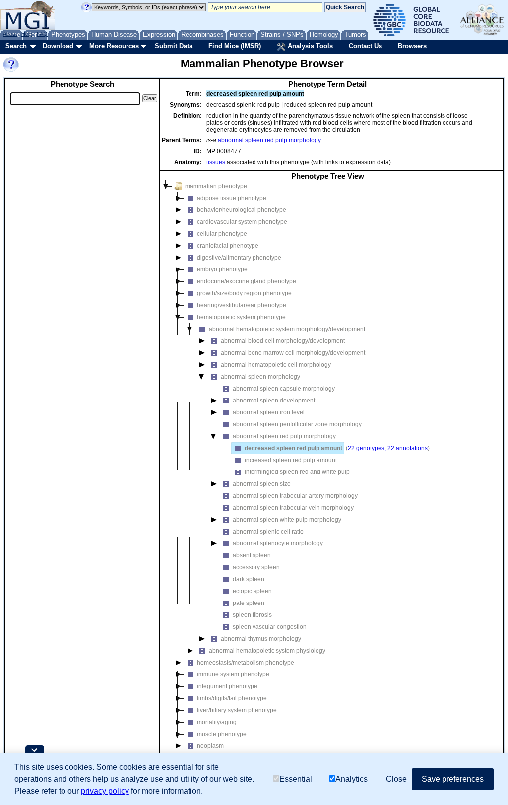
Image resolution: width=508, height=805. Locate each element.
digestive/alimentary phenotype (239, 257)
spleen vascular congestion (270, 626)
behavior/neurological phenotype (241, 209)
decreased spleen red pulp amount (293, 448)
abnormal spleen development (274, 400)
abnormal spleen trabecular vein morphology (293, 507)
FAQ (42, 34)
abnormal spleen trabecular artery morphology (295, 495)
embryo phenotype (222, 269)
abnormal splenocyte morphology (278, 543)
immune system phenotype (233, 674)
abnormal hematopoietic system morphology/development (287, 329)
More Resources (114, 46)
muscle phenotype (222, 734)
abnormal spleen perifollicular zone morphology (297, 424)
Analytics (351, 779)
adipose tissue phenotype (231, 198)
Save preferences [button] (453, 779)
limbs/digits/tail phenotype (232, 698)
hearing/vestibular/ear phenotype (241, 305)
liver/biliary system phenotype (237, 710)
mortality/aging (217, 722)
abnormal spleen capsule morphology (284, 388)
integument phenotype (227, 686)
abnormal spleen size (262, 483)
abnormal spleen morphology (260, 376)
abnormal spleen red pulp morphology (269, 140)
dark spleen (248, 579)
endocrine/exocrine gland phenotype (246, 281)
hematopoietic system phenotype (241, 317)
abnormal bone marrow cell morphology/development (293, 352)
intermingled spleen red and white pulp (297, 472)
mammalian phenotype (216, 186)
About (10, 34)
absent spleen (252, 555)
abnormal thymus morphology (261, 638)
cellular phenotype (222, 233)
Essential (295, 779)
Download (58, 46)
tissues (215, 162)
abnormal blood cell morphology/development (283, 340)
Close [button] (396, 779)
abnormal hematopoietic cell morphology (276, 364)
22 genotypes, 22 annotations (388, 448)
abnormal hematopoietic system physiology (267, 650)
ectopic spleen (252, 591)
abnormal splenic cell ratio (268, 531)
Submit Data (173, 46)
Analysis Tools (309, 46)
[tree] (327, 477)
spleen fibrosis (252, 614)
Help (26, 34)
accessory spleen (256, 567)
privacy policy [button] (105, 791)
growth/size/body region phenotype (244, 293)
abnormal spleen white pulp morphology (287, 519)
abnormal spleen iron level (269, 412)
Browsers (412, 46)
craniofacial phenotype (227, 245)
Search (16, 46)
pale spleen (248, 603)
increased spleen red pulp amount (291, 460)
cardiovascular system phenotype (242, 221)
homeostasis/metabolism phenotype (245, 662)
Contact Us (365, 46)
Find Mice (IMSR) (234, 46)
